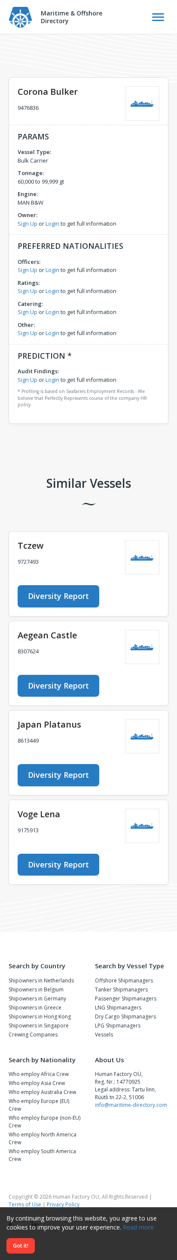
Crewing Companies (33, 1034)
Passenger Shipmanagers (125, 998)
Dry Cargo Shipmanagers (125, 1016)
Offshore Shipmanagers (124, 980)
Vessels (104, 1034)
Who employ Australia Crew (42, 1092)
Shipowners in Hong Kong (40, 1016)
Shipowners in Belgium (36, 989)
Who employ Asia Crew (37, 1083)
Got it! (20, 1245)
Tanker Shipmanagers (121, 989)
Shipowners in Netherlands (41, 980)
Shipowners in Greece (35, 1007)
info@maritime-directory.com (131, 1105)
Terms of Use (25, 1204)
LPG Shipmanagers (117, 1025)
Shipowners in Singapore (39, 1025)
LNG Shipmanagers (118, 1007)
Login (52, 223)
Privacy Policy (63, 1204)
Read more (138, 1227)
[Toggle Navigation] (158, 17)
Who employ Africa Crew (39, 1074)
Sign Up (27, 223)
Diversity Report (58, 596)
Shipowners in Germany (37, 998)
